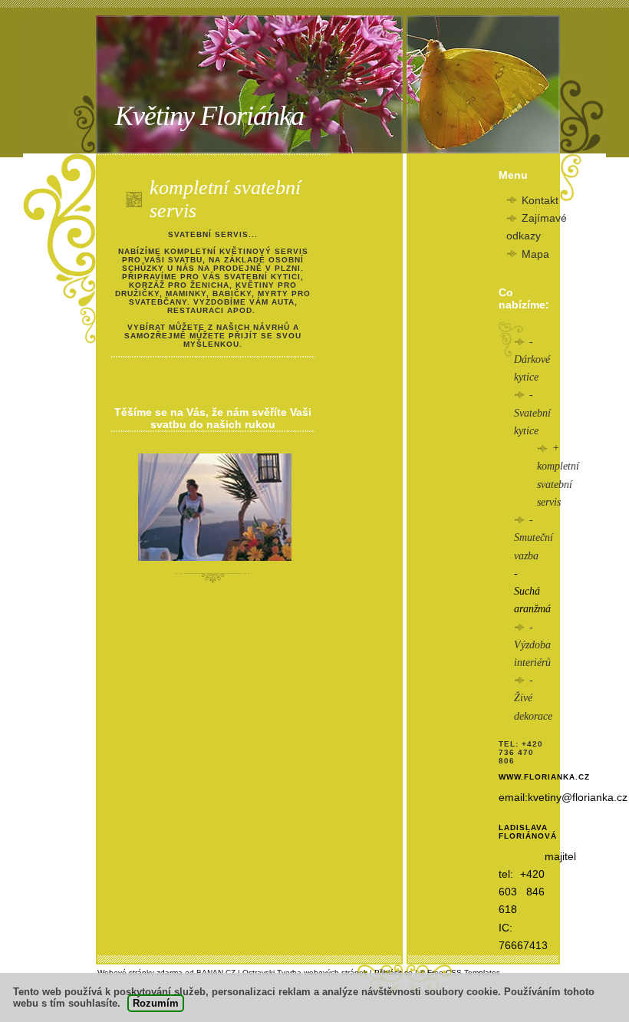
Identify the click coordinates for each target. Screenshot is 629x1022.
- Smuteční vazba (533, 537)
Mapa (535, 254)
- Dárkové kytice (532, 359)
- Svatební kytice (532, 412)
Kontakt (540, 200)
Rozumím (156, 1003)
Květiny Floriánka (209, 116)
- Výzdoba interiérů (532, 644)
